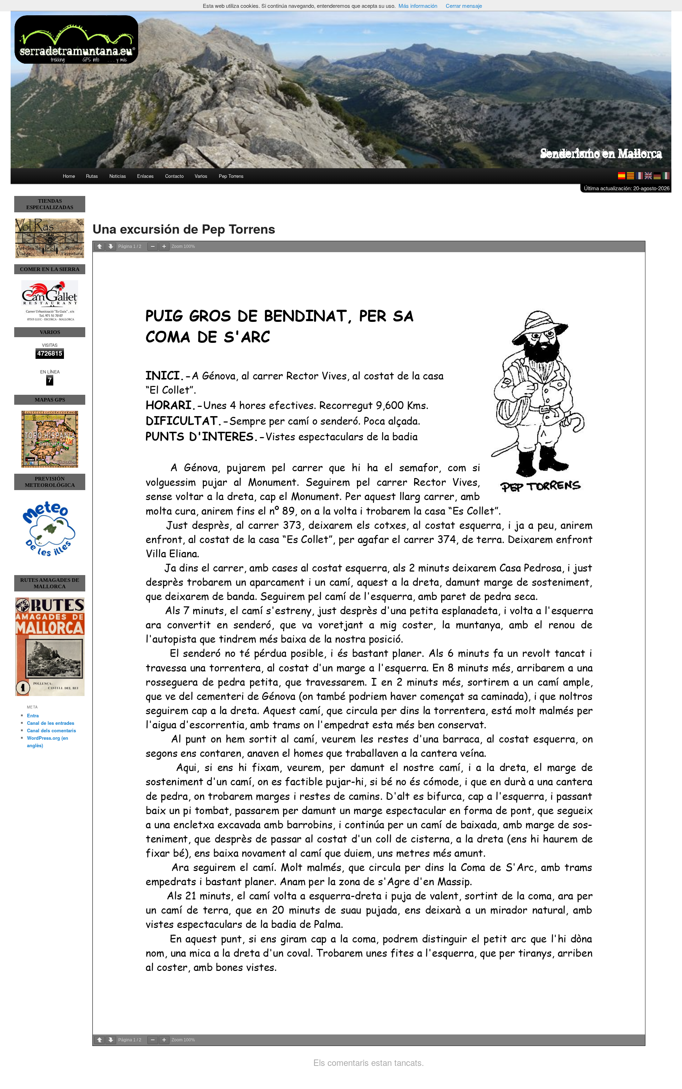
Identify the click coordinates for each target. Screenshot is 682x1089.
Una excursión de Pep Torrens (183, 228)
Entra (33, 715)
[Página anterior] (99, 247)
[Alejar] (152, 247)
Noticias (117, 175)
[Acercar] (164, 247)
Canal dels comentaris (51, 730)
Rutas (92, 175)
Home (69, 175)
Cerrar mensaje (464, 5)
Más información (418, 5)
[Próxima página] (110, 247)
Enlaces (145, 175)
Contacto (174, 175)
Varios (201, 175)
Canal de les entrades (50, 722)
